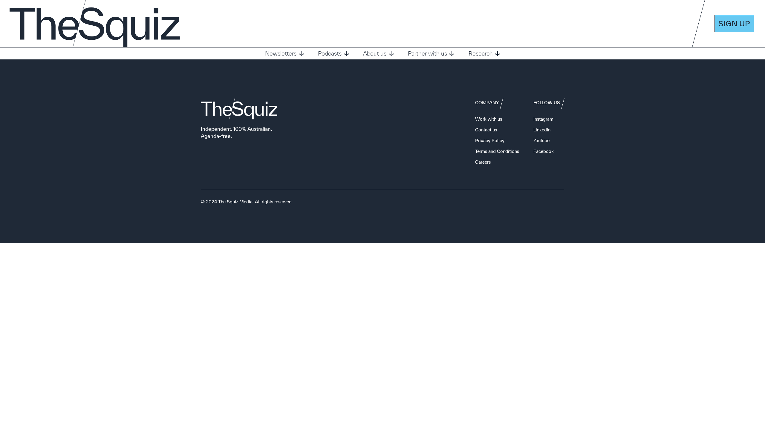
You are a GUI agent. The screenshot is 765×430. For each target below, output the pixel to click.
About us (374, 53)
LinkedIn (541, 129)
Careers (483, 162)
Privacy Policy (489, 140)
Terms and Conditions (497, 151)
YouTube (541, 140)
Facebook (543, 151)
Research (481, 53)
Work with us (488, 119)
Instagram (543, 119)
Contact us (486, 129)
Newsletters (280, 53)
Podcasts (330, 53)
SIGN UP (734, 23)
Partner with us (427, 53)
